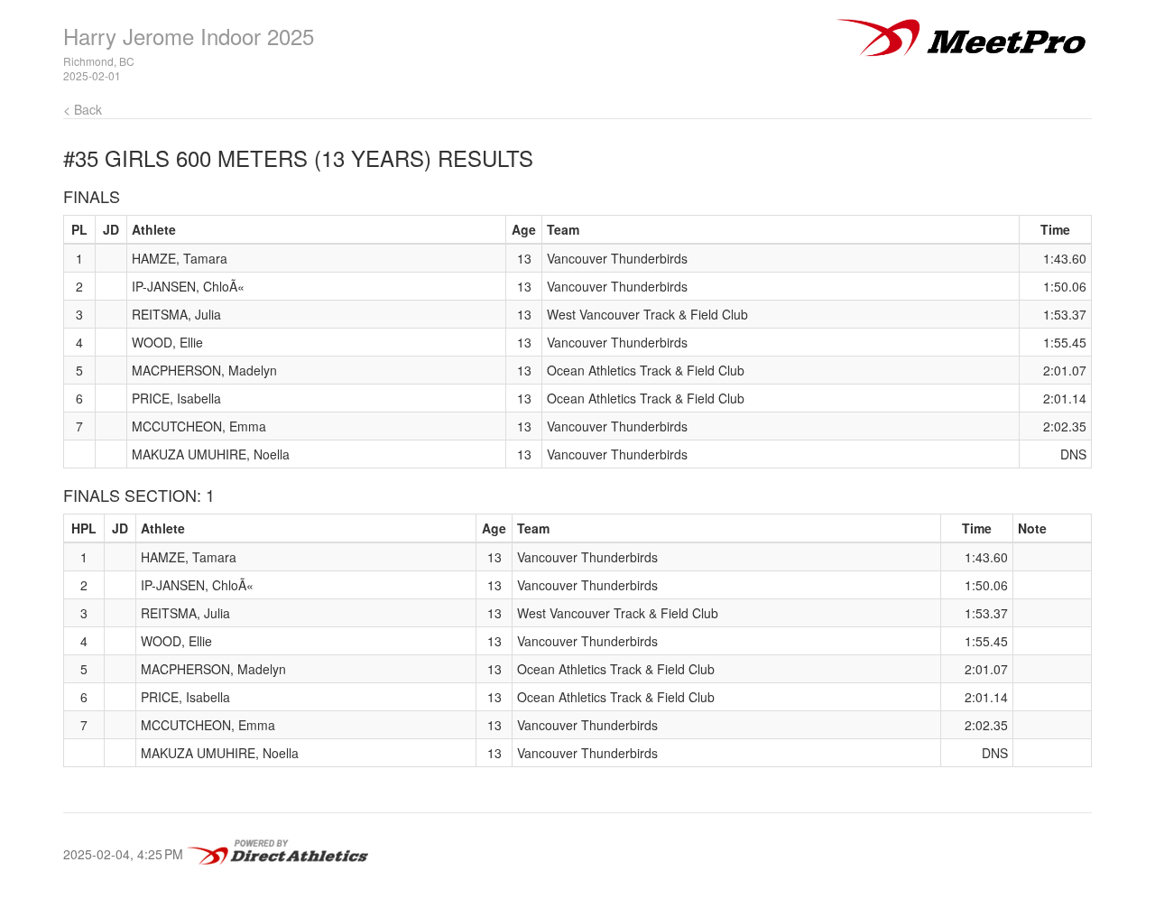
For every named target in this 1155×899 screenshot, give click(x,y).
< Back (82, 109)
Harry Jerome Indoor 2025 (188, 35)
